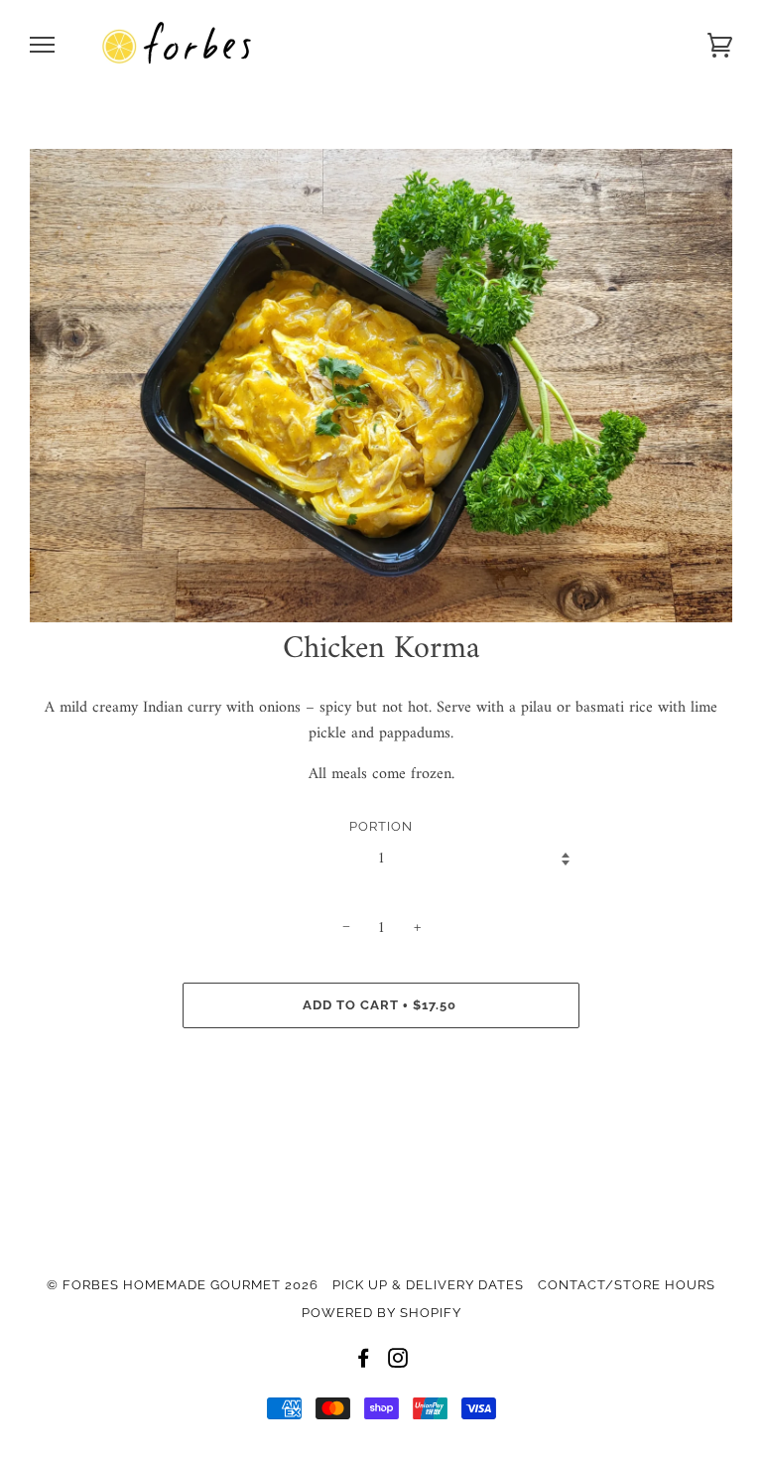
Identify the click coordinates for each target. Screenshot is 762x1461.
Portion (381, 826)
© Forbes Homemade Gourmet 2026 (182, 1284)
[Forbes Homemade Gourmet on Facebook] (363, 1361)
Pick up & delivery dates (428, 1284)
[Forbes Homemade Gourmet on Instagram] (398, 1361)
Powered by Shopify (381, 1312)
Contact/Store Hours (626, 1284)
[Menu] (42, 45)
